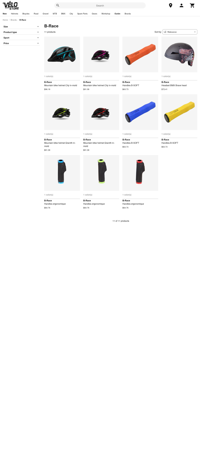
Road (36, 13)
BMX (63, 13)
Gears (94, 13)
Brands (128, 13)
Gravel (45, 13)
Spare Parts (82, 13)
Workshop (105, 13)
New (5, 13)
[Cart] (192, 5)
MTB (55, 13)
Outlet (117, 13)
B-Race (48, 82)
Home (5, 19)
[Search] (58, 5)
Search (100, 5)
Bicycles (25, 13)
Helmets (14, 13)
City (71, 13)
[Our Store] (170, 5)
